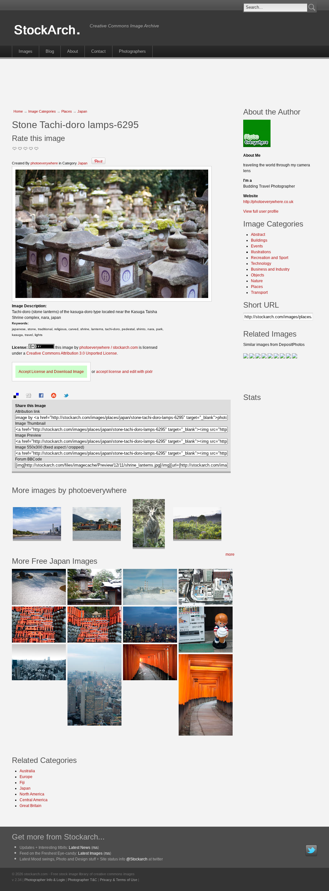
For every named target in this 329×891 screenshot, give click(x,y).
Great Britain (30, 805)
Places (66, 111)
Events (257, 246)
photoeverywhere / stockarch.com (108, 347)
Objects (257, 275)
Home (18, 111)
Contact (98, 51)
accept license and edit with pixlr (124, 371)
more (230, 554)
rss (95, 847)
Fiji (22, 782)
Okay (20, 148)
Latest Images (90, 853)
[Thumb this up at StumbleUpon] (53, 397)
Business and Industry (270, 269)
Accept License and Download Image (51, 371)
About (72, 51)
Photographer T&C (82, 880)
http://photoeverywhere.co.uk (268, 202)
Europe (26, 777)
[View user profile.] (257, 146)
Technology (261, 263)
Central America (34, 800)
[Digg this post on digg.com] (28, 397)
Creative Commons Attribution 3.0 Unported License (71, 353)
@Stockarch (136, 859)
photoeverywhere (44, 163)
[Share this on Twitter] (66, 397)
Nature (257, 281)
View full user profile (261, 211)
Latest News (79, 847)
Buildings (259, 240)
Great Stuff (31, 148)
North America (32, 794)
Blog (50, 51)
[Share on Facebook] (41, 397)
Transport (259, 292)
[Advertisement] (164, 79)
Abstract (258, 234)
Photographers (132, 51)
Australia (27, 771)
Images (25, 51)
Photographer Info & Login (44, 880)
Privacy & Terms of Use (118, 880)
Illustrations (261, 252)
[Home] (49, 34)
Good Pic (25, 148)
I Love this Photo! (36, 148)
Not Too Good (14, 148)
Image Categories (42, 111)
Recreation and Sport (269, 257)
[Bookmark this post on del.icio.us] (16, 397)
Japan (82, 111)
